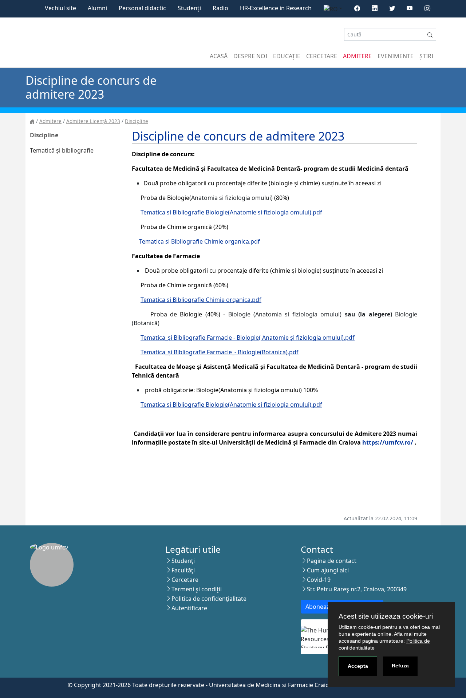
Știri (426, 56)
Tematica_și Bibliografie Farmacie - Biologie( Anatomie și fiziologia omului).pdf (248, 338)
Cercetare (321, 56)
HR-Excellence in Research (276, 8)
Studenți (189, 8)
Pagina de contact (331, 561)
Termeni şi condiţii (196, 589)
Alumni (97, 8)
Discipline (136, 121)
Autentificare (189, 608)
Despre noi (250, 56)
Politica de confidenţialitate (208, 599)
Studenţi (183, 561)
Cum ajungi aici (328, 570)
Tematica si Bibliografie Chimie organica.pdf (199, 241)
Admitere (357, 56)
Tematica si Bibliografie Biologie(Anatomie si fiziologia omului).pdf (231, 212)
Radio (220, 8)
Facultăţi (183, 570)
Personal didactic (142, 8)
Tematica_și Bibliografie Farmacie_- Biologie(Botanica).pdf (220, 352)
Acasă (219, 56)
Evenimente (396, 56)
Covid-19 (319, 580)
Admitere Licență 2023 (93, 121)
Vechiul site (60, 8)
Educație (286, 56)
